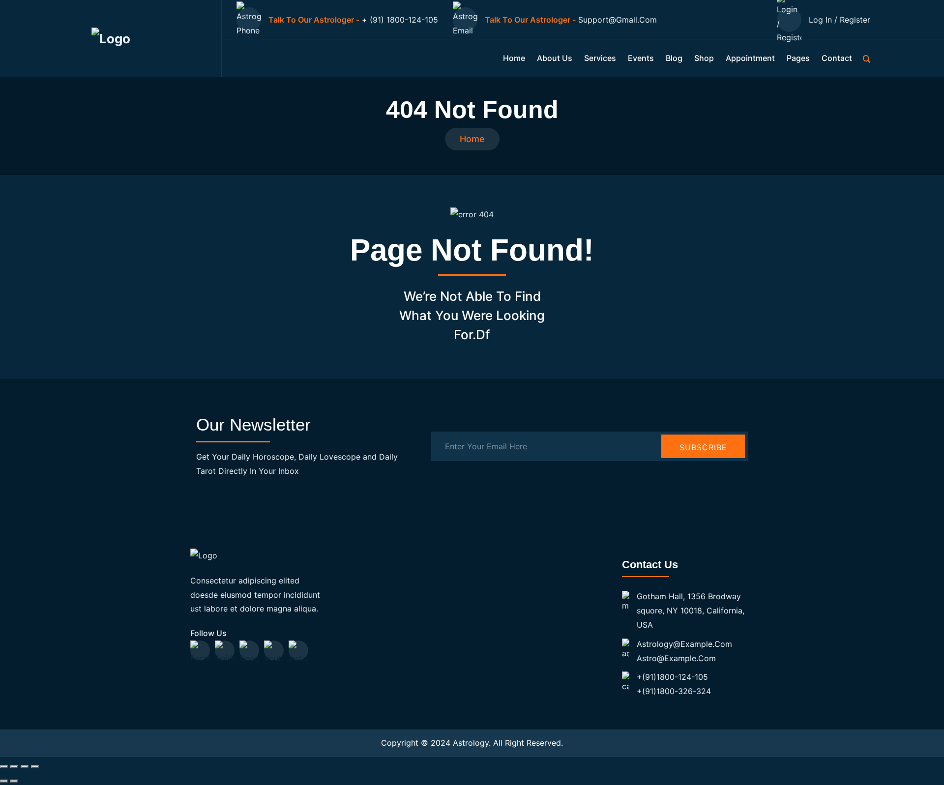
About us (554, 58)
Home (514, 58)
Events (641, 58)
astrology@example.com (684, 644)
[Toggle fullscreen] (14, 766)
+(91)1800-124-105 (672, 677)
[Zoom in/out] (4, 766)
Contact (837, 58)
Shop (704, 58)
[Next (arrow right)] (14, 781)
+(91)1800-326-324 (674, 691)
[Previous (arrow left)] (4, 781)
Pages (798, 58)
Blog (674, 58)
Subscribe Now (703, 450)
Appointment (750, 58)
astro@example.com (676, 658)
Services (600, 58)
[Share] (25, 766)
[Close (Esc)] (35, 766)
